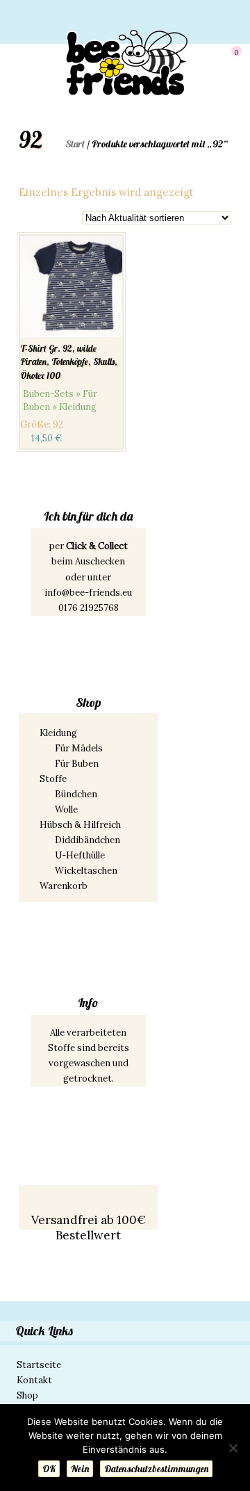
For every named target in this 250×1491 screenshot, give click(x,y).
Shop (27, 1395)
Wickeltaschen (86, 871)
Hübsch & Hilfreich (80, 825)
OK (49, 1469)
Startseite (39, 1365)
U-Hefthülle (80, 855)
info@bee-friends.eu (88, 592)
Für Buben (77, 763)
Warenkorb (64, 886)
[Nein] (233, 1448)
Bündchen (76, 794)
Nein (80, 1469)
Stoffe (53, 779)
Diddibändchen (87, 840)
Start (75, 144)
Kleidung (58, 733)
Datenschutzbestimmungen (156, 1469)
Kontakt (34, 1380)
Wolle (66, 809)
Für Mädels (79, 748)
